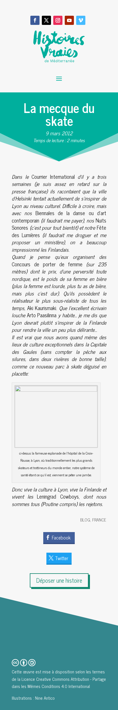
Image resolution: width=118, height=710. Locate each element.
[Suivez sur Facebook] (35, 20)
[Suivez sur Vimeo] (80, 20)
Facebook (61, 538)
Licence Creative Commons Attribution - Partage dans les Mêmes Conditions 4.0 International (59, 682)
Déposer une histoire (59, 580)
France (99, 519)
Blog (85, 519)
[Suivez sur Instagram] (57, 20)
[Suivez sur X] (46, 20)
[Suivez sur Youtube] (69, 20)
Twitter (61, 558)
